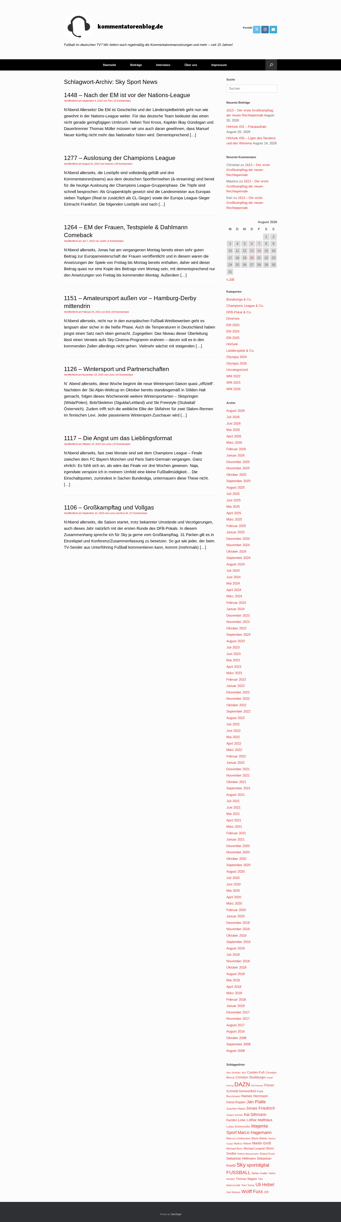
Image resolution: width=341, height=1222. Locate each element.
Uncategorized (237, 370)
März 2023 (234, 673)
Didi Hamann (257, 1085)
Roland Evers (267, 1153)
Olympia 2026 (236, 363)
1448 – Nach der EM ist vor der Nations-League (127, 95)
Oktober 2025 (236, 475)
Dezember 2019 (238, 923)
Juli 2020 (233, 878)
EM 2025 (232, 338)
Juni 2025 (233, 500)
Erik (108, 312)
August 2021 (235, 795)
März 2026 (234, 442)
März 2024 (234, 596)
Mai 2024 (233, 583)
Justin (103, 241)
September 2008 (238, 1044)
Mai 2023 (233, 660)
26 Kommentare (120, 312)
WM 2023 (233, 382)
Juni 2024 (233, 577)
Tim (110, 100)
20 (252, 258)
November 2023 (238, 622)
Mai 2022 (233, 737)
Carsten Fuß (256, 1072)
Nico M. (124, 513)
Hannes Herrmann (254, 1096)
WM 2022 (233, 376)
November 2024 (238, 545)
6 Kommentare (116, 241)
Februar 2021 (236, 833)
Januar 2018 (235, 1006)
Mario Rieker (259, 1138)
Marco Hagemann (255, 1132)
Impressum (219, 65)
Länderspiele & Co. (240, 351)
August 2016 (235, 1031)
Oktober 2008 (236, 1038)
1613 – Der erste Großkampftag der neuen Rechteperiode (248, 170)
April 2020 (233, 897)
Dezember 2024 (238, 539)
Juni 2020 (233, 884)
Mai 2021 (233, 814)
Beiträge (136, 65)
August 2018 (235, 974)
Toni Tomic (248, 1185)
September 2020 (238, 865)
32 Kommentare (122, 100)
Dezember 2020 (238, 846)
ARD (244, 1073)
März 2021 (234, 827)
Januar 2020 (235, 916)
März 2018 (234, 993)
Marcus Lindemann (238, 1138)
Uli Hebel (265, 1184)
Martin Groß (261, 1143)
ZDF (266, 1192)
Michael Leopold (254, 1148)
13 (252, 251)
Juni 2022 (233, 731)
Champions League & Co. (245, 306)
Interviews (163, 65)
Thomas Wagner (246, 1178)
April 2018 (233, 987)
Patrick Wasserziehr (248, 1153)
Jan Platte (256, 1101)
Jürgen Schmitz (234, 1115)
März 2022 (234, 750)
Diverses (233, 318)
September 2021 (238, 788)
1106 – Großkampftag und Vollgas (109, 507)
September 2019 (238, 942)
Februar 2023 (236, 679)
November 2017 (238, 1019)
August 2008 (235, 1051)
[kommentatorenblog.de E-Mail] (273, 29)
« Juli (230, 279)
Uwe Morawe (233, 1192)
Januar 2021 (235, 839)
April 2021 (233, 820)
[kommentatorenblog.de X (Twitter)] (256, 29)
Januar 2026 (235, 455)
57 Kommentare (138, 513)
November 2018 (238, 961)
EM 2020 (232, 325)
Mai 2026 (233, 430)
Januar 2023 (235, 686)
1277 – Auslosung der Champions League (119, 158)
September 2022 (238, 711)
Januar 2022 (235, 763)
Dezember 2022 (238, 692)
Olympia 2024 (236, 357)
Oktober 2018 (236, 967)
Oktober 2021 (236, 782)
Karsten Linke (236, 1120)
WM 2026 (233, 389)
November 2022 (238, 699)
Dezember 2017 (238, 1012)
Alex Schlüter (233, 1072)
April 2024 (233, 590)
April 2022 (233, 743)
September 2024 (238, 558)
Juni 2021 (233, 807)
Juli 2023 (233, 647)
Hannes (109, 163)
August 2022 (235, 718)
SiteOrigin (176, 1214)
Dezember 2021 (238, 769)
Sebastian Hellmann (241, 1158)
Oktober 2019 (236, 935)
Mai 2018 (233, 980)
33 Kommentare (121, 444)
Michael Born (234, 1148)
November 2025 (238, 468)
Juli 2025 (233, 494)
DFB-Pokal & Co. (239, 312)
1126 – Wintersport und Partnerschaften (116, 369)
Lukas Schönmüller (238, 1126)
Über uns (191, 65)
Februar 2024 (236, 603)
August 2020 (235, 871)
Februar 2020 (236, 910)
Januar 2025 (235, 532)
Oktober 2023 (236, 628)
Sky (241, 1165)
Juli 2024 (233, 570)
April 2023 (233, 667)
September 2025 (238, 481)
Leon (111, 374)
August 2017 (235, 1025)
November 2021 (238, 775)
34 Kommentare (124, 374)
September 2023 (238, 635)
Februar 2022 (236, 756)
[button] (271, 65)
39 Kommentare (123, 163)
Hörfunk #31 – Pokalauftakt (246, 127)
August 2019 (235, 948)
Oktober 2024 (236, 551)
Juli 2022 (233, 724)
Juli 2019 (233, 955)
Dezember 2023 (238, 615)
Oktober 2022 (236, 705)
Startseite (109, 65)
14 (259, 251)
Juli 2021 (233, 801)
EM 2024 (232, 331)
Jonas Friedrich (260, 1108)
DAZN (242, 1084)
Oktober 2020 (236, 859)
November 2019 (238, 929)
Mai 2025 (233, 506)
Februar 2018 (236, 999)
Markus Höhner (242, 1143)
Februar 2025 (236, 526)
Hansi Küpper (236, 1102)
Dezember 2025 (238, 462)
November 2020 (238, 852)
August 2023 (235, 641)
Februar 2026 (236, 449)
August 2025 (235, 487)
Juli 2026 (233, 417)
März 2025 (234, 519)
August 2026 (235, 411)
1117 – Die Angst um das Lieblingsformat (118, 438)
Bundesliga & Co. (239, 299)
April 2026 (233, 436)
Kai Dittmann (255, 1114)
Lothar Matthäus (259, 1120)
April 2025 (233, 513)
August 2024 (235, 564)
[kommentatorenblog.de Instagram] (265, 29)
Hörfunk (232, 344)
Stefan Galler (259, 1173)
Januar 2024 (235, 609)
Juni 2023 (233, 654)
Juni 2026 (233, 423)
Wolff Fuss (252, 1191)
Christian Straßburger (251, 1077)
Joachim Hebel (235, 1108)
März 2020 (234, 903)
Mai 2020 (233, 891)
